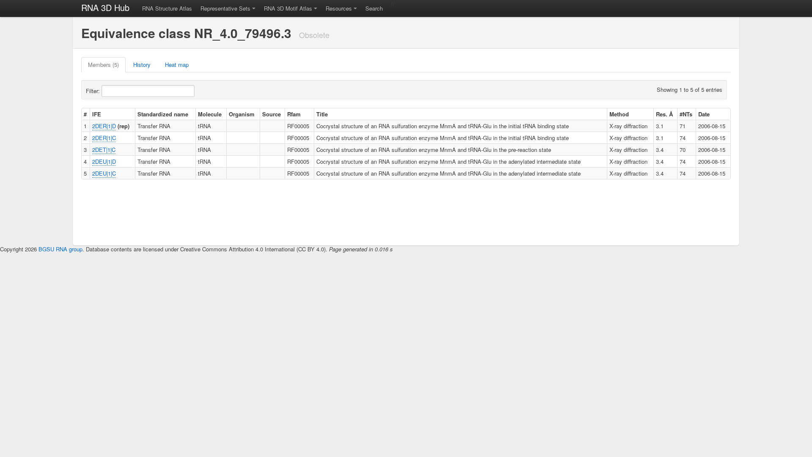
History (142, 65)
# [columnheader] (85, 114)
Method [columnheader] (619, 114)
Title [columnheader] (322, 114)
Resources (339, 8)
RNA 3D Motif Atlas (288, 8)
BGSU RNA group (60, 249)
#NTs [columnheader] (686, 114)
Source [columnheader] (271, 114)
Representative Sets (225, 8)
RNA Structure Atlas (167, 8)
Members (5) (103, 65)
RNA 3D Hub (105, 7)
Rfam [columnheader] (294, 114)
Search (374, 8)
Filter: (94, 91)
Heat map (177, 65)
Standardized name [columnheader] (162, 114)
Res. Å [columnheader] (664, 114)
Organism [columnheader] (242, 114)
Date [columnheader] (704, 114)
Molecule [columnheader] (210, 114)
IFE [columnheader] (96, 114)
